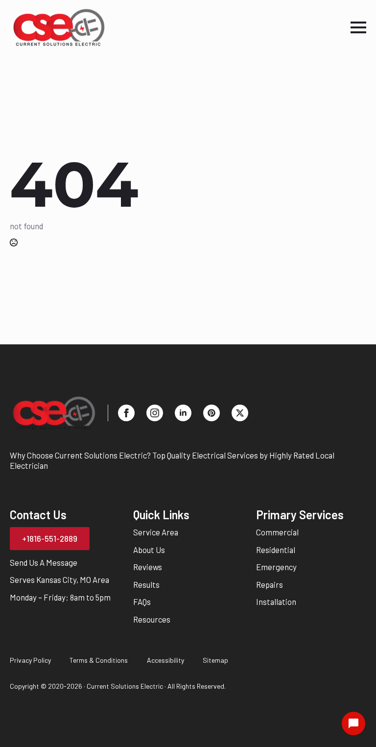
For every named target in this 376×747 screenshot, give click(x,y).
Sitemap (215, 660)
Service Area (155, 532)
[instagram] (154, 413)
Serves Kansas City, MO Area (59, 579)
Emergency (276, 567)
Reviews (147, 567)
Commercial (277, 532)
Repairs (269, 584)
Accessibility (165, 660)
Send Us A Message (43, 562)
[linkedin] (183, 413)
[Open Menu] (358, 27)
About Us (149, 549)
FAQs (142, 601)
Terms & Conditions (99, 660)
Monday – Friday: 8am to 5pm (60, 597)
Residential (275, 549)
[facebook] (126, 413)
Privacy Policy (30, 660)
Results (146, 584)
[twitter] (240, 413)
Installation (276, 601)
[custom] (211, 413)
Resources (151, 619)
